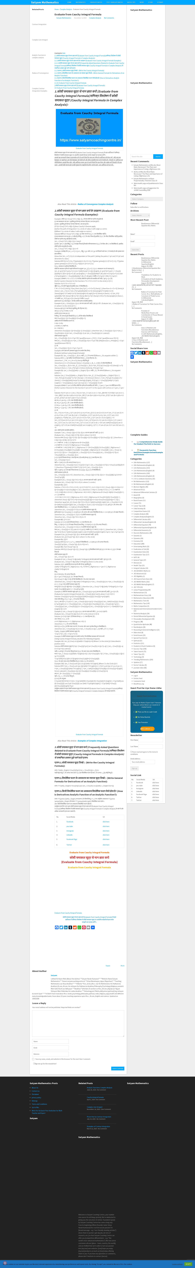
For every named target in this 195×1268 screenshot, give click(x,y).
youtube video (138, 668)
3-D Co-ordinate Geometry (142, 479)
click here (106, 822)
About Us (35, 1088)
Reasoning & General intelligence (145, 630)
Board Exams (138, 500)
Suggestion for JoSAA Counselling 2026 (146, 189)
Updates (136, 662)
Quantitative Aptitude (141, 624)
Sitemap (160, 2)
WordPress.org (138, 684)
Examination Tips (139, 555)
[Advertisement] (89, 36)
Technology (137, 657)
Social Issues (138, 635)
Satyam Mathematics (45, 2)
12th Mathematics (139, 473)
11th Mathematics (139, 468)
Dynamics (136, 538)
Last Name (134, 746)
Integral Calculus (139, 568)
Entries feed (137, 678)
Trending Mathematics (141, 660)
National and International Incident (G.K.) (147, 609)
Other (150, 2)
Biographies (137, 498)
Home (69, 2)
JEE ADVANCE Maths (140, 571)
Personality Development (142, 619)
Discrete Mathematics (141, 533)
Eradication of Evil (139, 549)
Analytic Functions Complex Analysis (99, 1088)
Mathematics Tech (139, 601)
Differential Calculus (140, 519)
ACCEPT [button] (188, 1264)
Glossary (136, 563)
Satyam (54, 975)
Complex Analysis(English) (142, 517)
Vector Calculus (138, 665)
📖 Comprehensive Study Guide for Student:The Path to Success (148, 443)
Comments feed (139, 681)
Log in (135, 676)
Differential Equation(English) (143, 527)
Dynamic (136, 536)
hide (63, 53)
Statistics (136, 643)
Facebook (69, 822)
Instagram (70, 831)
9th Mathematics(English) (142, 484)
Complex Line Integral (94, 1107)
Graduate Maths (96, 2)
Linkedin (69, 835)
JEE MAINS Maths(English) (142, 584)
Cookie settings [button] (177, 1264)
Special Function (139, 638)
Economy (136, 541)
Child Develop (138, 508)
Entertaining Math (139, 546)
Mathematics (81, 2)
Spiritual (136, 641)
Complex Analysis (66, 9)
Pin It (122, 966)
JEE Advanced (138, 574)
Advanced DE (138, 490)
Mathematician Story (140, 595)
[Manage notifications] (5, 1263)
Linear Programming (140, 590)
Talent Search (138, 651)
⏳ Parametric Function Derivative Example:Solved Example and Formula (148, 452)
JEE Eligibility (138, 576)
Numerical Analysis (139, 613)
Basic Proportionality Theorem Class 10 (145, 180)
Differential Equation (140, 525)
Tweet (108, 966)
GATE (135, 557)
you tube (69, 826)
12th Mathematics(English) (142, 476)
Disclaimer (35, 1094)
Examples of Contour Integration (98, 1126)
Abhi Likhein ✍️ (146, 729)
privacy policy (36, 1097)
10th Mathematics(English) (142, 465)
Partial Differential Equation (143, 616)
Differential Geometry (141, 530)
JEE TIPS (136, 587)
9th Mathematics (139, 481)
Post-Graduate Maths (115, 2)
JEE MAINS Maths (139, 582)
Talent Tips (137, 654)
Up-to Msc (35, 1107)
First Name (134, 740)
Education (137, 544)
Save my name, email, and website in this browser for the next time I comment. (63, 1059)
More (142, 2)
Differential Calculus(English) (143, 522)
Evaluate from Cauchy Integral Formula (89, 148)
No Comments (109, 18)
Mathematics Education (141, 598)
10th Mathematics (139, 462)
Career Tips (137, 506)
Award (135, 495)
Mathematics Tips (139, 603)
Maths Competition (140, 606)
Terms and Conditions (39, 1104)
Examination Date (139, 552)
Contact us (35, 1091)
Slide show (137, 632)
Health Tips (137, 565)
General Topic (138, 560)
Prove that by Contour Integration (99, 1117)
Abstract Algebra (139, 487)
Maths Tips (131, 2)
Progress (136, 622)
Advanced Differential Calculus (144, 492)
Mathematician (138, 592)
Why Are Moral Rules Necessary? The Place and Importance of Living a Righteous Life (147, 167)
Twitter (69, 845)
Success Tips (138, 649)
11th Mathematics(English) (142, 471)
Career (135, 503)
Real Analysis (138, 627)
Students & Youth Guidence (143, 646)
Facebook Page (71, 839)
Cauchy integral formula (95, 1097)
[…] (142, 270)
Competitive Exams (140, 511)
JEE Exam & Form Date (141, 579)
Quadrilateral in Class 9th (148, 184)
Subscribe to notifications (139, 207)
